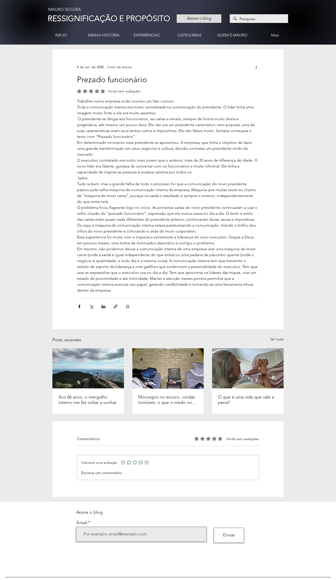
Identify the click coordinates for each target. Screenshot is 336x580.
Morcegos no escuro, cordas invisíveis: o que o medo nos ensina (166, 399)
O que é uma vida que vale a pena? (246, 399)
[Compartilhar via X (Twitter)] (91, 306)
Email (81, 522)
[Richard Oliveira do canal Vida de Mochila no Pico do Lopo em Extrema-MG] (88, 368)
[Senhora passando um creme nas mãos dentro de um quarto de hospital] (248, 368)
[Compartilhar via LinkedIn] (103, 306)
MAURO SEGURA (64, 9)
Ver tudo (277, 339)
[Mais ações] (256, 67)
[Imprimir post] (127, 306)
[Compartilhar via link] (115, 306)
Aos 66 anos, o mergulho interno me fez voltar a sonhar (87, 399)
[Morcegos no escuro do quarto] (168, 368)
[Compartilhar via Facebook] (79, 306)
